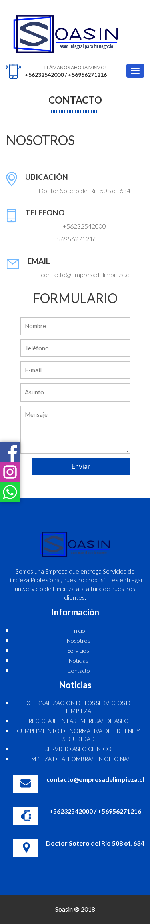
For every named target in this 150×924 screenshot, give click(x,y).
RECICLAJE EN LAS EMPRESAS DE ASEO (78, 720)
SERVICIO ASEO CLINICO (78, 748)
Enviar (81, 466)
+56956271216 (87, 74)
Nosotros (78, 640)
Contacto (78, 670)
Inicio (78, 630)
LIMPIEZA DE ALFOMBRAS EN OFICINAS (78, 758)
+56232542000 (44, 74)
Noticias (78, 660)
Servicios (78, 650)
